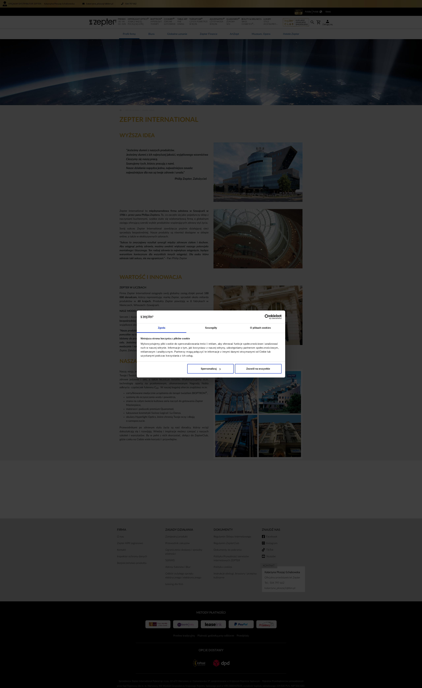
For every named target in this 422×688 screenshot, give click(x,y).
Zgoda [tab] (161, 327)
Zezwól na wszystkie (258, 368)
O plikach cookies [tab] (260, 327)
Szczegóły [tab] (211, 327)
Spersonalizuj (209, 368)
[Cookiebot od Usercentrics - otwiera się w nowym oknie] (267, 316)
